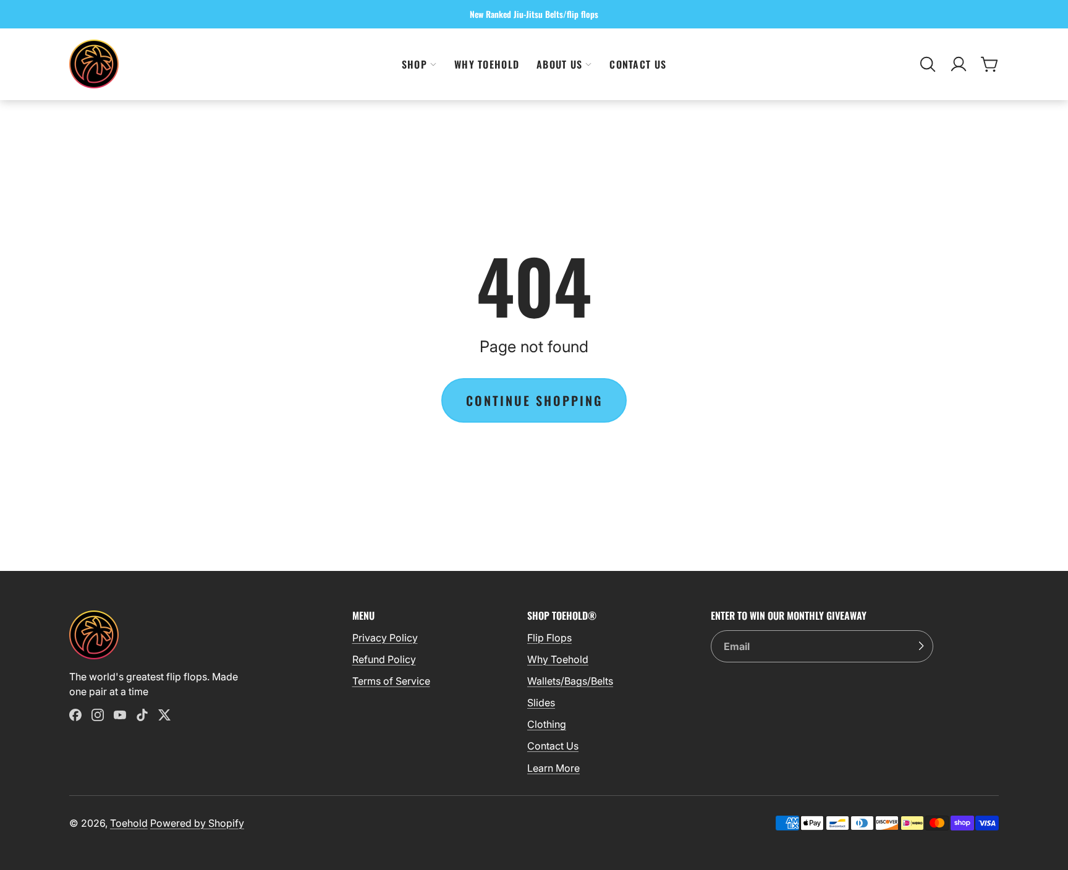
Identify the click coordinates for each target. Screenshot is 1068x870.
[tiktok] (142, 715)
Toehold (129, 823)
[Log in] (958, 64)
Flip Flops (549, 637)
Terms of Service (391, 681)
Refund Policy (384, 659)
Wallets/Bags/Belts (570, 681)
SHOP (414, 64)
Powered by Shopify (197, 823)
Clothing (546, 724)
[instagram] (97, 715)
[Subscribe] (921, 646)
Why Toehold (486, 64)
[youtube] (120, 715)
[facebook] (75, 715)
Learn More (553, 768)
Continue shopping (534, 400)
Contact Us (637, 64)
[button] (927, 64)
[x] (164, 715)
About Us (559, 64)
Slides (541, 702)
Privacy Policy (385, 637)
